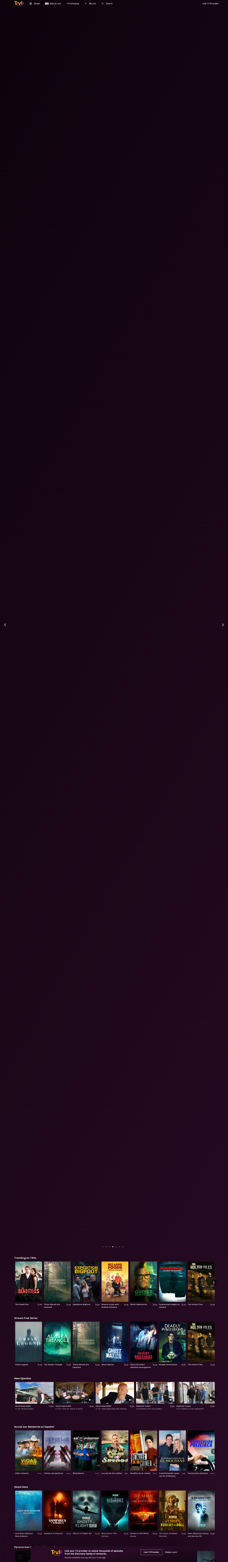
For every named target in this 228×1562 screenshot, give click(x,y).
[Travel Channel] (20, 3)
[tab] (102, 1246)
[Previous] (5, 624)
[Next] (222, 624)
